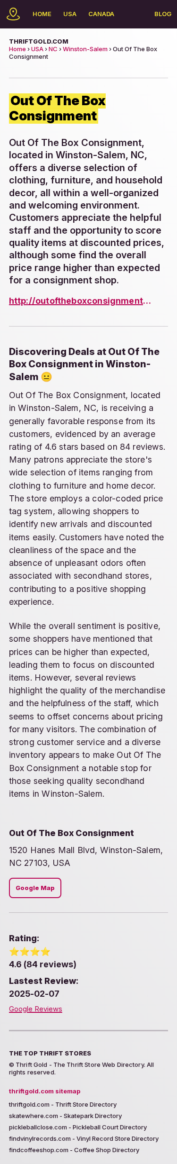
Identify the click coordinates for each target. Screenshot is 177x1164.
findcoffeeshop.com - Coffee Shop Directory (74, 1150)
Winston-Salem (85, 49)
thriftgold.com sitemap (44, 1091)
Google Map (35, 887)
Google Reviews (35, 1009)
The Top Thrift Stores (50, 1053)
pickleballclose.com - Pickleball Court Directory (78, 1127)
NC (53, 49)
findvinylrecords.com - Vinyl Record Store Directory (84, 1138)
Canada (101, 14)
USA (69, 14)
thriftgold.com (38, 41)
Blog (162, 14)
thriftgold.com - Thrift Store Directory (63, 1104)
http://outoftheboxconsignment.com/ (80, 301)
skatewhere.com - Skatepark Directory (65, 1115)
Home (42, 14)
